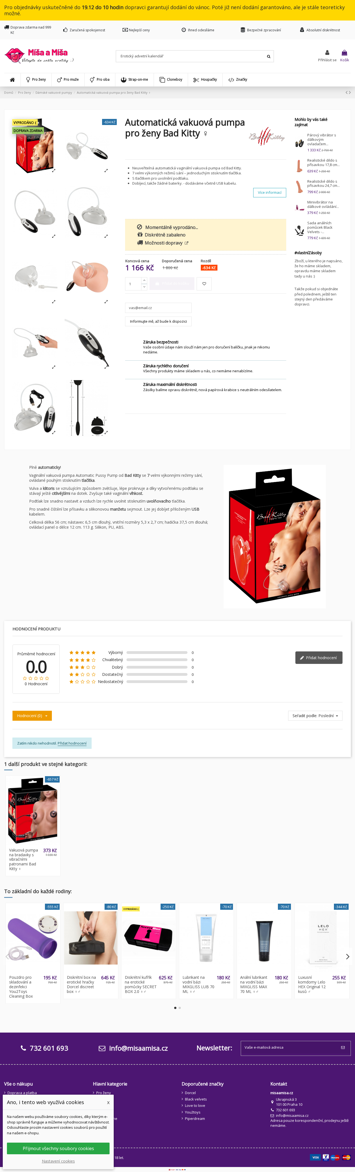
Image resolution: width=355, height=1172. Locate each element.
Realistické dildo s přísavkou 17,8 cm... (323, 162)
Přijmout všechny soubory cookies (58, 1148)
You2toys (193, 1112)
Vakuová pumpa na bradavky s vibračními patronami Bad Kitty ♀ (23, 859)
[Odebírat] (344, 1047)
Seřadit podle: (305, 715)
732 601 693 (285, 1109)
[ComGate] (177, 1169)
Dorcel (190, 1092)
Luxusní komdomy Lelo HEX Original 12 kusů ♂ (312, 984)
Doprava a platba (22, 1092)
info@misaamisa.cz (138, 1048)
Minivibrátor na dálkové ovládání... (323, 204)
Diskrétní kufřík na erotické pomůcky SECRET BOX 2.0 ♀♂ (141, 984)
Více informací (270, 192)
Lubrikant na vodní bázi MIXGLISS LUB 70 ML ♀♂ (198, 984)
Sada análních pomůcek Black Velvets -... (320, 227)
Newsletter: (214, 1047)
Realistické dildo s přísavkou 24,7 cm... (323, 183)
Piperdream (195, 1118)
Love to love (195, 1105)
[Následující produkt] (350, 92)
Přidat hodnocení (321, 657)
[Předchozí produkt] (347, 92)
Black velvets (196, 1099)
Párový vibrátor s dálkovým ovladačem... (321, 139)
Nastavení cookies (58, 1161)
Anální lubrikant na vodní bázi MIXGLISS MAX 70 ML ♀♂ (253, 984)
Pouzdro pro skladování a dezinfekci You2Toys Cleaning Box (21, 986)
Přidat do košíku (175, 283)
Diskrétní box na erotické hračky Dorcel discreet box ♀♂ (81, 984)
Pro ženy (103, 1092)
